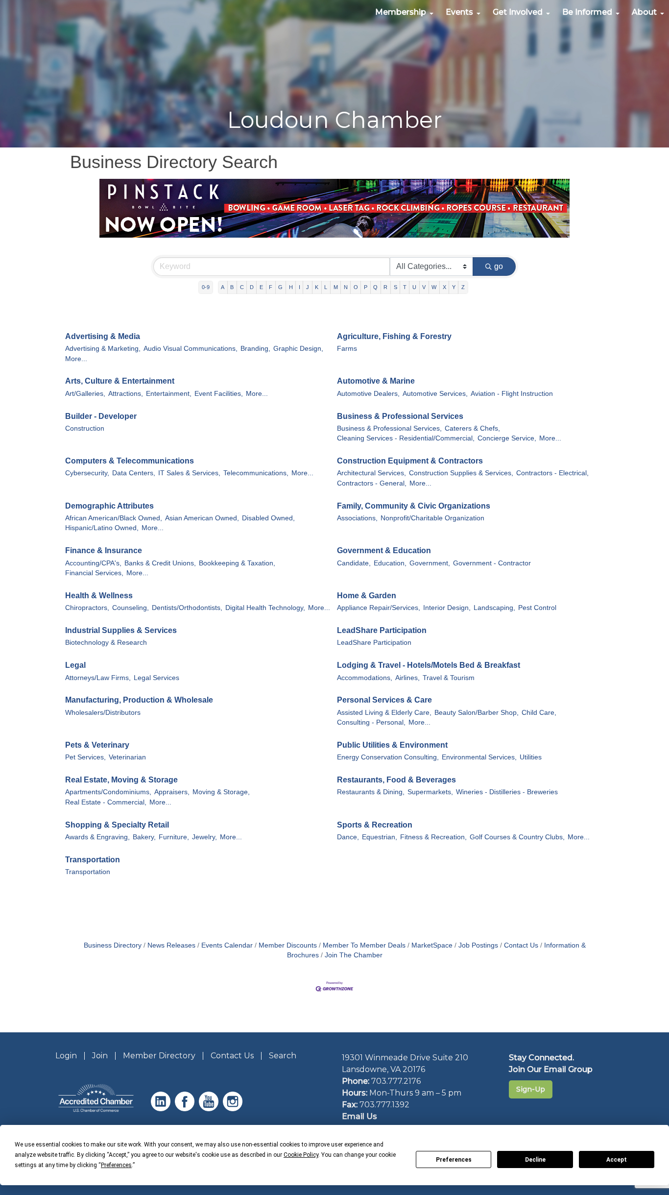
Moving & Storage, (221, 792)
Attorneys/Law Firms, (98, 678)
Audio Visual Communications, (190, 348)
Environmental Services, (479, 757)
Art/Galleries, (85, 393)
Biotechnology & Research (106, 642)
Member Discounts (288, 945)
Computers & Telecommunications (129, 461)
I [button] (299, 287)
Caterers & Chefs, (472, 428)
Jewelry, (204, 837)
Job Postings (478, 945)
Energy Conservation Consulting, (388, 757)
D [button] (252, 287)
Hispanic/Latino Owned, (102, 528)
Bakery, (144, 837)
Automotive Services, (435, 393)
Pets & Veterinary (97, 745)
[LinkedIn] (162, 1108)
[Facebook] (186, 1108)
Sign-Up (530, 1089)
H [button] (291, 287)
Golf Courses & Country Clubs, (517, 837)
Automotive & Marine (376, 381)
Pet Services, (85, 757)
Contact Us (521, 945)
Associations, (357, 518)
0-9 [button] (206, 287)
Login (66, 1055)
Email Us (359, 1116)
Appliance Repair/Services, (378, 607)
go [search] (498, 266)
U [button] (414, 287)
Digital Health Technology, (265, 607)
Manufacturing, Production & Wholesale (139, 700)
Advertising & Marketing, (103, 348)
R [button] (385, 287)
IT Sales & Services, (189, 473)
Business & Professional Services (400, 416)
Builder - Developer (101, 416)
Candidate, (354, 563)
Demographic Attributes (109, 506)
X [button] (444, 287)
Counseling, (130, 607)
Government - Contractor (492, 563)
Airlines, (407, 678)
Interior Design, (447, 607)
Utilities (531, 757)
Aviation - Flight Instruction (512, 393)
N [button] (346, 287)
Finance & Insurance (103, 550)
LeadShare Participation (382, 630)
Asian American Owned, (202, 518)
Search (282, 1055)
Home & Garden (366, 595)
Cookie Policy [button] (301, 1154)
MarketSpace (432, 945)
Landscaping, (494, 607)
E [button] (261, 287)
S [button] (395, 287)
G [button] (280, 287)
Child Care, (539, 712)
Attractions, (125, 393)
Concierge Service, (507, 438)
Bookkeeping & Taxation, (237, 563)
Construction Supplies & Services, (461, 473)
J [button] (307, 287)
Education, (390, 563)
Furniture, (174, 837)
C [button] (242, 287)
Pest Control (537, 607)
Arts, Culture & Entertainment (119, 381)
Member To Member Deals (364, 945)
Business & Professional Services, (389, 428)
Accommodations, (364, 678)
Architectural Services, (371, 473)
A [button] (222, 287)
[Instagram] (234, 1108)
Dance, (348, 837)
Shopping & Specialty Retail (117, 825)
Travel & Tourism (449, 678)
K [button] (316, 287)
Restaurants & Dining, (371, 792)
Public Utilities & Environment (392, 745)
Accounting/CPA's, (93, 563)
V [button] (424, 287)
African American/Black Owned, (113, 518)
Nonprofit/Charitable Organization (432, 518)
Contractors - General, (371, 483)
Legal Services (156, 678)
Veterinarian (127, 757)
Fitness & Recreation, (433, 837)
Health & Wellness (99, 595)
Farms (347, 348)
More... (76, 359)
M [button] (336, 287)
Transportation (92, 859)
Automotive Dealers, (368, 393)
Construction (84, 428)
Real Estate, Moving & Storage (121, 780)
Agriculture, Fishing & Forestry (394, 336)
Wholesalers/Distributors (103, 712)
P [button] (365, 287)
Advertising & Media (102, 336)
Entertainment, (168, 393)
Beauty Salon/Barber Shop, (476, 712)
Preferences (454, 1159)
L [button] (325, 287)
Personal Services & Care (384, 700)
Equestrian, (379, 837)
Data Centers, (133, 473)
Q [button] (375, 287)
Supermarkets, (430, 792)
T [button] (404, 287)
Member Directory (159, 1055)
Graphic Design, (298, 348)
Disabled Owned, (268, 518)
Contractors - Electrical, (552, 473)
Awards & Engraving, (97, 837)
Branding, (255, 348)
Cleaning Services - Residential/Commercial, (406, 438)
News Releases (171, 945)
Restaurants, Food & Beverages (396, 780)
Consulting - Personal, (371, 722)
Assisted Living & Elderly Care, (384, 712)
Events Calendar (227, 945)
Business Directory (113, 945)
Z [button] (463, 287)
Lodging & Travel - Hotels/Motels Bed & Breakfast (428, 665)
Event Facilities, (218, 393)
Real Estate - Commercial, (105, 802)
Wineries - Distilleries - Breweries (507, 792)
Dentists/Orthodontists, (187, 607)
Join (100, 1055)
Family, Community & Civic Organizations (413, 506)
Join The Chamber (353, 955)
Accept (616, 1159)
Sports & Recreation (374, 825)
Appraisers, (172, 792)
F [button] (270, 287)
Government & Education (384, 550)
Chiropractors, (87, 607)
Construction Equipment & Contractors (410, 461)
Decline (535, 1159)
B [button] (232, 287)
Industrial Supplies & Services (121, 630)
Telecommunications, (255, 473)
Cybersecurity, (87, 473)
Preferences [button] (116, 1165)
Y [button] (453, 287)
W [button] (433, 287)
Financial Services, (94, 573)
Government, (429, 563)
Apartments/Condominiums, (108, 792)
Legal (75, 665)
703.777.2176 (396, 1081)
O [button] (356, 287)
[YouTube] (210, 1108)
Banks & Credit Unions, (160, 563)
